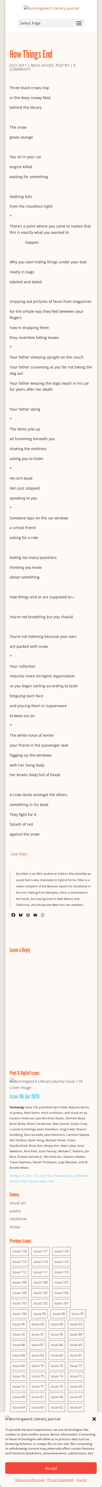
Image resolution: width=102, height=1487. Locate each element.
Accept (51, 1468)
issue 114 (40, 1261)
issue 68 (19, 1396)
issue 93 (76, 1324)
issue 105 (40, 1292)
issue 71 (38, 1386)
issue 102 (40, 1303)
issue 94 (57, 1324)
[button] (94, 1419)
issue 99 (39, 1313)
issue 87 (38, 1344)
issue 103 (20, 1303)
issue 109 (20, 1282)
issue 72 (19, 1386)
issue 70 (57, 1386)
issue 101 (61, 1303)
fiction (15, 1226)
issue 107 (61, 1282)
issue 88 (19, 1344)
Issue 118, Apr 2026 (24, 1096)
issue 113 (61, 1261)
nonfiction (18, 1218)
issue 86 (57, 1344)
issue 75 (38, 1376)
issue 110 (61, 1272)
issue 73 (76, 1376)
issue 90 (57, 1334)
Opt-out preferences (30, 1480)
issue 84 (19, 1355)
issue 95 (38, 1324)
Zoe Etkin (19, 854)
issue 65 (76, 1396)
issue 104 (61, 1292)
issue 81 (76, 1355)
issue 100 (20, 1313)
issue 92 (19, 1334)
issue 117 (40, 1251)
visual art (18, 1202)
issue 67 (38, 1396)
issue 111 (40, 1272)
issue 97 (78, 1313)
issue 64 (19, 1407)
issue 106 (20, 1292)
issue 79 (38, 1365)
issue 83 (38, 1355)
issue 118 (20, 1251)
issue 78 (57, 1365)
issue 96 (19, 1324)
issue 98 (59, 1313)
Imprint (81, 1480)
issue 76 (19, 1376)
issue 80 (19, 1365)
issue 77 (76, 1365)
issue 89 (76, 1334)
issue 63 (38, 1407)
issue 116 (61, 1251)
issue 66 (57, 1396)
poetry (62, 65)
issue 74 (57, 1376)
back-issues (42, 65)
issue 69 (76, 1386)
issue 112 (20, 1272)
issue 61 (76, 1407)
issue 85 (76, 1344)
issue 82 (57, 1355)
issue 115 (20, 1261)
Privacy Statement (60, 1480)
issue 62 (57, 1407)
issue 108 (40, 1282)
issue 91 (38, 1334)
